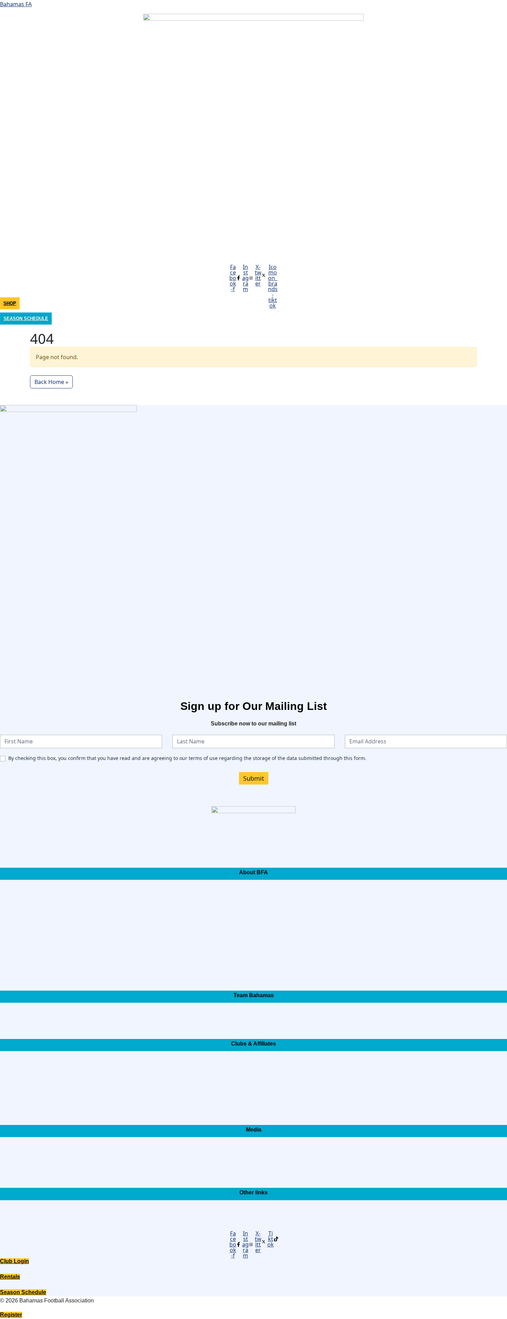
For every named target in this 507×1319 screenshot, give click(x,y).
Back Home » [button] (51, 382)
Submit (253, 778)
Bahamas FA (16, 4)
